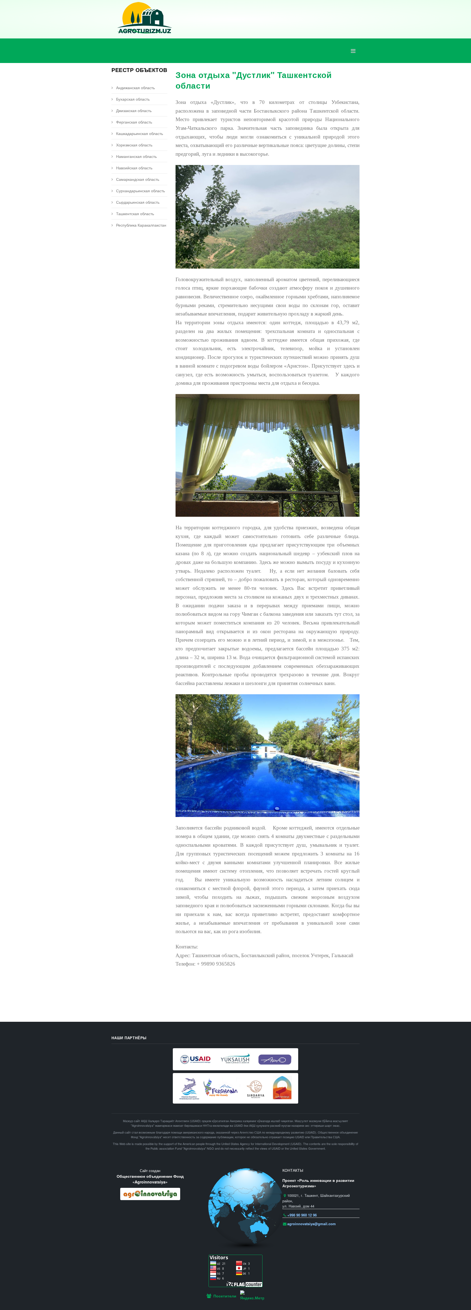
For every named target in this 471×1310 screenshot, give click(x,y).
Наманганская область (136, 156)
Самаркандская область (137, 179)
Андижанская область (135, 87)
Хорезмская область (133, 145)
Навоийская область (133, 167)
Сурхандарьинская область (140, 190)
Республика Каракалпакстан (140, 225)
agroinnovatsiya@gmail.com (311, 1223)
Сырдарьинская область (137, 202)
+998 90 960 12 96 (302, 1215)
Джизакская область (133, 110)
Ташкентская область (134, 213)
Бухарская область (132, 99)
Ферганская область (133, 122)
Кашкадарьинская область (139, 133)
